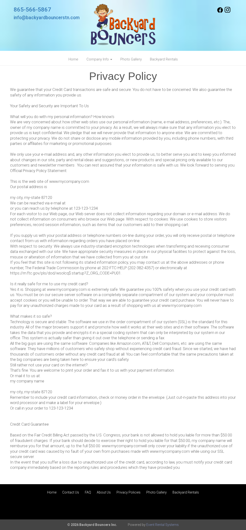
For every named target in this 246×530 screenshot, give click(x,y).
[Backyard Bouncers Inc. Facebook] (220, 12)
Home (73, 59)
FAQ (88, 492)
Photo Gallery (131, 59)
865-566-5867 (32, 9)
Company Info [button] (98, 59)
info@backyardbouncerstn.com (47, 17)
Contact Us (70, 492)
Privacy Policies (129, 492)
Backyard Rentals (164, 59)
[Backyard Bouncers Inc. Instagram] (227, 12)
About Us (104, 492)
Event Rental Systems (162, 525)
